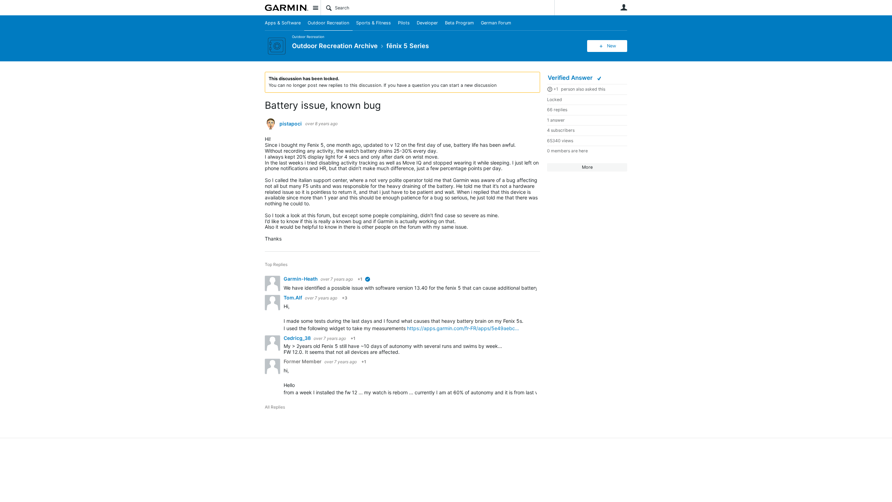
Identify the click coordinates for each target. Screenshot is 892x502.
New (611, 45)
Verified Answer (571, 77)
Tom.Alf (293, 298)
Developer (427, 22)
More (587, 167)
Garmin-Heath (301, 279)
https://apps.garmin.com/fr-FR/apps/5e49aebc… (463, 328)
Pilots (404, 22)
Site (315, 7)
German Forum (496, 22)
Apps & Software (283, 22)
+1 (555, 89)
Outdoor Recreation (328, 22)
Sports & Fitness (373, 22)
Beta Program (459, 22)
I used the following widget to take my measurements (345, 328)
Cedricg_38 (298, 338)
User (623, 7)
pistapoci (290, 124)
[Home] (286, 8)
